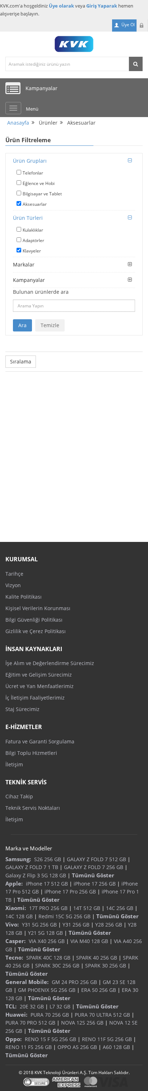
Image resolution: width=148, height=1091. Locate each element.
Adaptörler (33, 240)
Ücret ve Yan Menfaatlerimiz (39, 686)
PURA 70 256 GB (50, 1014)
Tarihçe (14, 573)
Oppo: (13, 1039)
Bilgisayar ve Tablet (42, 194)
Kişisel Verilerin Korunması (37, 608)
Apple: (14, 883)
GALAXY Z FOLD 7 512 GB (96, 859)
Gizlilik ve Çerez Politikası (35, 631)
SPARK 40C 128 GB (48, 957)
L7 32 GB (60, 1006)
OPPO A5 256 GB (77, 1047)
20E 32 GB (32, 1006)
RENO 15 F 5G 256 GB (50, 1039)
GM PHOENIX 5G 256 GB (46, 989)
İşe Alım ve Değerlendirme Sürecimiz (49, 663)
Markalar (23, 264)
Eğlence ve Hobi (39, 183)
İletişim (14, 764)
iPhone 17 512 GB (47, 883)
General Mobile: (26, 981)
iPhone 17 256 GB (95, 883)
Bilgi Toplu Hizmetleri (31, 752)
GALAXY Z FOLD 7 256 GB (93, 867)
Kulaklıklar (33, 230)
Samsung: (18, 859)
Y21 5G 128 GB (45, 932)
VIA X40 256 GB (47, 941)
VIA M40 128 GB (89, 941)
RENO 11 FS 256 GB (28, 1047)
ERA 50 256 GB (98, 989)
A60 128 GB (116, 1047)
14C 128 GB (19, 916)
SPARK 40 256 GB (96, 957)
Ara (22, 325)
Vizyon (13, 585)
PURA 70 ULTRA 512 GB (102, 1014)
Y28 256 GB (108, 924)
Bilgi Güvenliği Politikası (34, 619)
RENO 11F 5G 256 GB (107, 1039)
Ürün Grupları (30, 160)
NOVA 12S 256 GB (82, 1022)
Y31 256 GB (76, 924)
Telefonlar (33, 173)
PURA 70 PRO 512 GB (30, 1022)
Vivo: (12, 924)
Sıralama (20, 361)
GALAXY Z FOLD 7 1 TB (31, 867)
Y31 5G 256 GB (39, 924)
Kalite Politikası (23, 596)
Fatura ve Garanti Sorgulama (39, 741)
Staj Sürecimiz (22, 709)
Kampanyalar (29, 280)
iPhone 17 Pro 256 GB (70, 891)
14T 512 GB (86, 908)
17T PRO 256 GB (48, 908)
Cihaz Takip (19, 796)
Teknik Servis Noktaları (32, 807)
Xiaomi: (15, 907)
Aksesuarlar (35, 204)
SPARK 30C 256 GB (57, 965)
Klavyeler (32, 251)
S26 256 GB (47, 859)
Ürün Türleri (28, 217)
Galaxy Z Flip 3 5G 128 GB (35, 875)
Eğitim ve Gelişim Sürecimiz (38, 674)
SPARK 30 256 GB (105, 965)
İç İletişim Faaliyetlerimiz (35, 697)
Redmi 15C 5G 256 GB (64, 916)
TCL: (11, 1006)
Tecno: (14, 957)
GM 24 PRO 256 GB (74, 982)
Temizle (50, 325)
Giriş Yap (142, 25)
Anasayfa (18, 122)
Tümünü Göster (93, 875)
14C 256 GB (119, 908)
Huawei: (16, 1014)
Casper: (15, 940)
